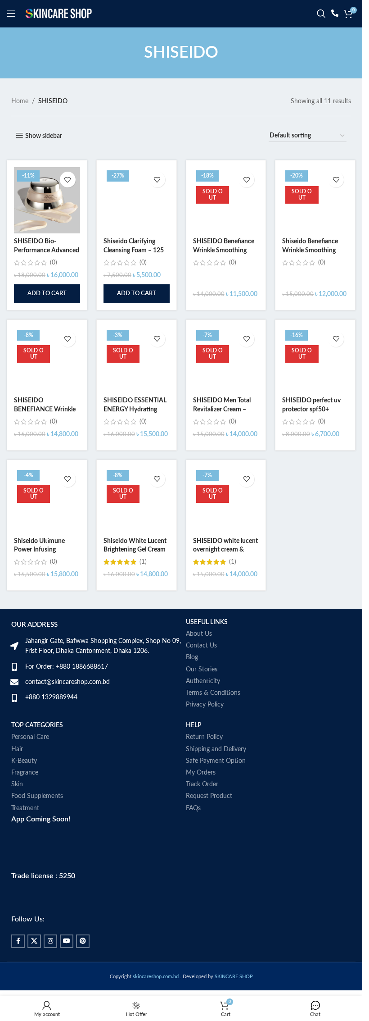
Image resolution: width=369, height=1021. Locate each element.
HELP (194, 725)
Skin (17, 784)
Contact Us (201, 646)
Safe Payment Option (216, 761)
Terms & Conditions (213, 693)
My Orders (201, 773)
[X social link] (34, 941)
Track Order (202, 784)
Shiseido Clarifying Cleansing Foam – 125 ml (134, 250)
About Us (199, 634)
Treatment (25, 808)
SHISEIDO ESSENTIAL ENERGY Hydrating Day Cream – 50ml (135, 409)
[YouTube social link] (66, 941)
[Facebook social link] (18, 941)
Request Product (209, 796)
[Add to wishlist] (68, 179)
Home (19, 101)
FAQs (193, 808)
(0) (53, 263)
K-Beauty (24, 761)
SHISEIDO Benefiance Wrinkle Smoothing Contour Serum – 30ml (224, 250)
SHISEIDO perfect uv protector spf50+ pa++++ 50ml (311, 409)
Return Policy (204, 737)
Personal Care (30, 737)
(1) (143, 562)
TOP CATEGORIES (37, 725)
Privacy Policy (205, 705)
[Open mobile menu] (11, 14)
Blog (192, 657)
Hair (17, 749)
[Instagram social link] (50, 941)
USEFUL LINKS (207, 622)
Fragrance (24, 773)
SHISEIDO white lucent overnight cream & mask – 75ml (225, 550)
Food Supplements (37, 796)
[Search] (321, 14)
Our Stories (201, 669)
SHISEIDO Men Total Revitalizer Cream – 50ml (222, 409)
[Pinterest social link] (83, 941)
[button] (47, 293)
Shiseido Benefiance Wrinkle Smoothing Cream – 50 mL (310, 250)
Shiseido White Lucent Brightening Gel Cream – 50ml (135, 550)
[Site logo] (58, 13)
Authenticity (203, 681)
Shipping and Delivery (216, 749)
